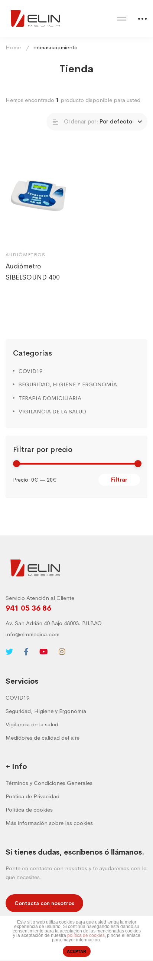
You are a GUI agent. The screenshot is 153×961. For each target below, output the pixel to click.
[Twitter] (9, 651)
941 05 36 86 (28, 608)
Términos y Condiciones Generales (49, 782)
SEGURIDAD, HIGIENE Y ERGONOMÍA (68, 384)
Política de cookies (29, 809)
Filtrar (119, 479)
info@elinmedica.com (32, 634)
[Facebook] (26, 651)
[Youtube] (43, 651)
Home (13, 47)
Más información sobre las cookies (49, 822)
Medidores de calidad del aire (42, 737)
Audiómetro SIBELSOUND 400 (33, 271)
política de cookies (86, 935)
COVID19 (30, 370)
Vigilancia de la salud (32, 724)
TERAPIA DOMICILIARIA (50, 398)
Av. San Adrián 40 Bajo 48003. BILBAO (54, 623)
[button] (44, 903)
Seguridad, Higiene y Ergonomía (46, 710)
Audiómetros (25, 254)
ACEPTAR (76, 951)
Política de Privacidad (32, 796)
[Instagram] (62, 651)
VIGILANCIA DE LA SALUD (52, 411)
